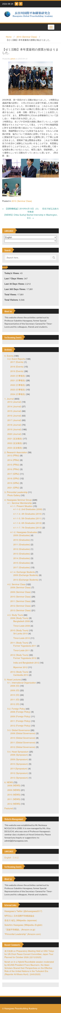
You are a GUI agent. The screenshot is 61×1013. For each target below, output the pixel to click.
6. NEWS (8, 782)
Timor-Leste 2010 (21, 638)
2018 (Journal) (14, 424)
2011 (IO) (14, 699)
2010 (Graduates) (21, 539)
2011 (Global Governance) (22, 742)
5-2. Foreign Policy (16, 708)
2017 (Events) (17, 361)
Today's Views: (12, 273)
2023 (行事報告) (17, 389)
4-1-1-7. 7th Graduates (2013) (27, 527)
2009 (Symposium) (19, 759)
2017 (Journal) (14, 420)
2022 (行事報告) (17, 384)
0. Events (8, 355)
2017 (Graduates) (21, 567)
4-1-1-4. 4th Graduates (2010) (27, 513)
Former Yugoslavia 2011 (24, 645)
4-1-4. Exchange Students (22, 571)
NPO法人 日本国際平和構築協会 (19, 915)
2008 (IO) (14, 685)
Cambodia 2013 (20, 674)
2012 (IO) (14, 704)
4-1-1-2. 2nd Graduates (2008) (27, 509)
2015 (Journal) (14, 410)
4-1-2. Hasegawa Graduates (23, 532)
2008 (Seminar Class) (20, 587)
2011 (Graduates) (21, 544)
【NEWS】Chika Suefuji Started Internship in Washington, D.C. (30, 216)
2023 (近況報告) (15, 447)
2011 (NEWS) (13, 799)
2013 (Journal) (14, 401)
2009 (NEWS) (13, 789)
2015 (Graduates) (21, 562)
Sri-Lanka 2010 (20, 633)
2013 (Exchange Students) (25, 579)
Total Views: (10, 294)
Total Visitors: (11, 299)
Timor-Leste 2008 (21, 625)
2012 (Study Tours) (19, 654)
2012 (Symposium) (19, 773)
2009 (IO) (14, 690)
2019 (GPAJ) (13, 482)
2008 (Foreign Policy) (20, 711)
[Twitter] (16, 4)
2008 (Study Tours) (19, 618)
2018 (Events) (17, 366)
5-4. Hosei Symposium (18, 751)
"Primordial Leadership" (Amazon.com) (22, 934)
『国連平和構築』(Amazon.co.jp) (19, 929)
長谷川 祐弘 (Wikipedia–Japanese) (20, 920)
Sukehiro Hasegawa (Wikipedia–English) (23, 924)
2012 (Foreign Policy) (20, 725)
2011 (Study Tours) (19, 642)
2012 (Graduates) (21, 549)
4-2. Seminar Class (16, 584)
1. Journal (9, 398)
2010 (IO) (14, 694)
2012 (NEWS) (13, 803)
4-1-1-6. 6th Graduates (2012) (27, 522)
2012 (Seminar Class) (20, 605)
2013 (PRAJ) (13, 455)
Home (9, 36)
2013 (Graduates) (21, 553)
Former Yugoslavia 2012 (24, 658)
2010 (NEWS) (13, 794)
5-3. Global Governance (18, 730)
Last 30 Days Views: (14, 283)
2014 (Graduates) (21, 558)
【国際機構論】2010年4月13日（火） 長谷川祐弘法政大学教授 (30, 210)
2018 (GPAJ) (13, 478)
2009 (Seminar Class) (20, 591)
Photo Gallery (13, 495)
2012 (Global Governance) (22, 747)
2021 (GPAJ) (13, 487)
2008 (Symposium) (19, 754)
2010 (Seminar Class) (27, 36)
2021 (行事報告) (17, 380)
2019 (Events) (17, 371)
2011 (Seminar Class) (20, 601)
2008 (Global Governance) (22, 733)
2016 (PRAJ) (13, 469)
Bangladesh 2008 (21, 621)
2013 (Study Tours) (19, 671)
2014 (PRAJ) (13, 460)
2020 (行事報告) (17, 375)
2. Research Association (15, 452)
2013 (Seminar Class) (20, 610)
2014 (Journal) (14, 406)
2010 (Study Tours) (19, 630)
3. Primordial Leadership (15, 492)
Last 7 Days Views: (14, 278)
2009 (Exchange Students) (25, 575)
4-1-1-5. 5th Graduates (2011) (27, 518)
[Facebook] (21, 4)
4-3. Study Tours (15, 614)
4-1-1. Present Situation (21, 506)
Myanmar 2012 (20, 667)
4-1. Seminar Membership (19, 502)
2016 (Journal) (14, 415)
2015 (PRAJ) (13, 464)
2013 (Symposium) (19, 777)
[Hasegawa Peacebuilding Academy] (29, 14)
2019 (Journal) (14, 429)
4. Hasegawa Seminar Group (18, 499)
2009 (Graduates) (21, 535)
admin (12, 59)
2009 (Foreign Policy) (20, 716)
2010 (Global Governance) (22, 737)
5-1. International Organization (21, 682)
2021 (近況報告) (15, 438)
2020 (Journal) (14, 433)
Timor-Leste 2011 (21, 650)
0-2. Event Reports (16, 358)
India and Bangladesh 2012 (26, 662)
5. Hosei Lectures (12, 679)
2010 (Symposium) (19, 763)
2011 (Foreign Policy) (20, 720)
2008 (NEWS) (13, 785)
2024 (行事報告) (17, 394)
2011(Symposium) (19, 768)
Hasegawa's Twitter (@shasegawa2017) (23, 911)
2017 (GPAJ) (13, 473)
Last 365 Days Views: (15, 289)
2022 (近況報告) (15, 443)
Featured (8, 808)
